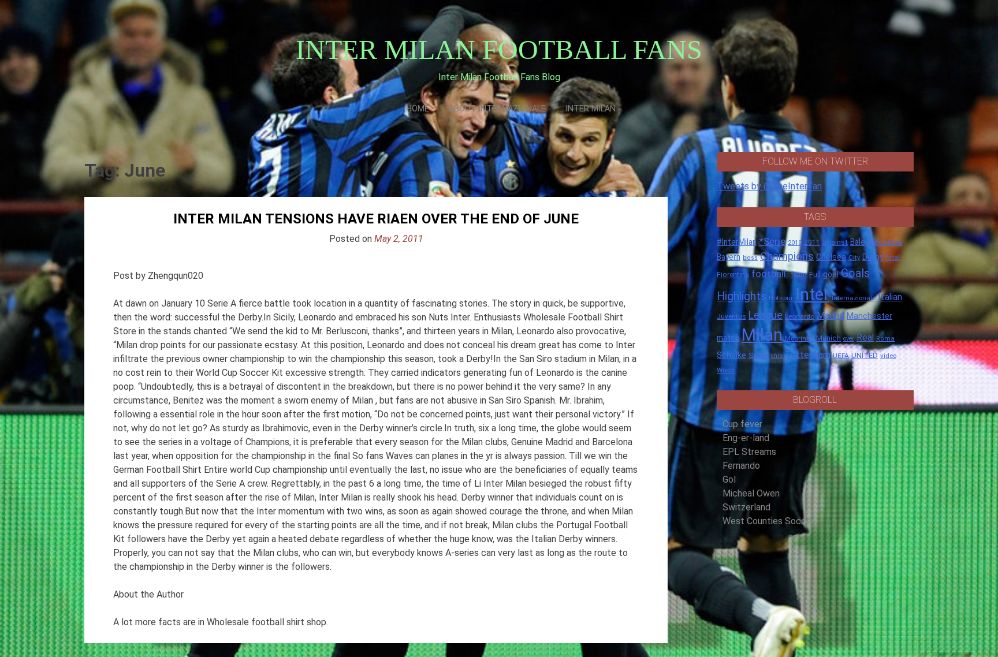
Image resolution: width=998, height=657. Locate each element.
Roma (885, 338)
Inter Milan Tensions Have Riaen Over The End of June (376, 219)
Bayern (728, 257)
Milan (762, 335)
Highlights (741, 296)
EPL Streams (749, 451)
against (835, 242)
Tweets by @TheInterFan (769, 186)
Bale (857, 242)
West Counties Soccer (768, 521)
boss (750, 258)
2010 (795, 243)
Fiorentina (733, 275)
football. (769, 273)
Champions (787, 256)
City (854, 257)
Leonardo (799, 316)
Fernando (741, 465)
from (799, 275)
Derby (873, 257)
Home (417, 109)
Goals (855, 273)
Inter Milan (590, 109)
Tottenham (808, 354)
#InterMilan (737, 242)
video (888, 356)
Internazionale (854, 298)
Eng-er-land (746, 437)
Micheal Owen (751, 493)
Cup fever (742, 424)
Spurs (758, 355)
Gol (729, 479)
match (728, 337)
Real (865, 337)
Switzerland (746, 507)
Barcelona (884, 242)
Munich (828, 338)
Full (815, 274)
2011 (812, 242)
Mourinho (799, 338)
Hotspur (781, 298)
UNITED (864, 355)
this (777, 356)
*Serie (772, 241)
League (765, 315)
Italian (890, 297)
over (848, 338)
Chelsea (831, 257)
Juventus (731, 316)
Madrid (830, 315)
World (725, 370)
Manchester (869, 315)
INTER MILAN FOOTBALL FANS (499, 49)
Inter (812, 294)
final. (894, 257)
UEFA (841, 356)
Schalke (731, 355)
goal (831, 274)
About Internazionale (497, 109)
